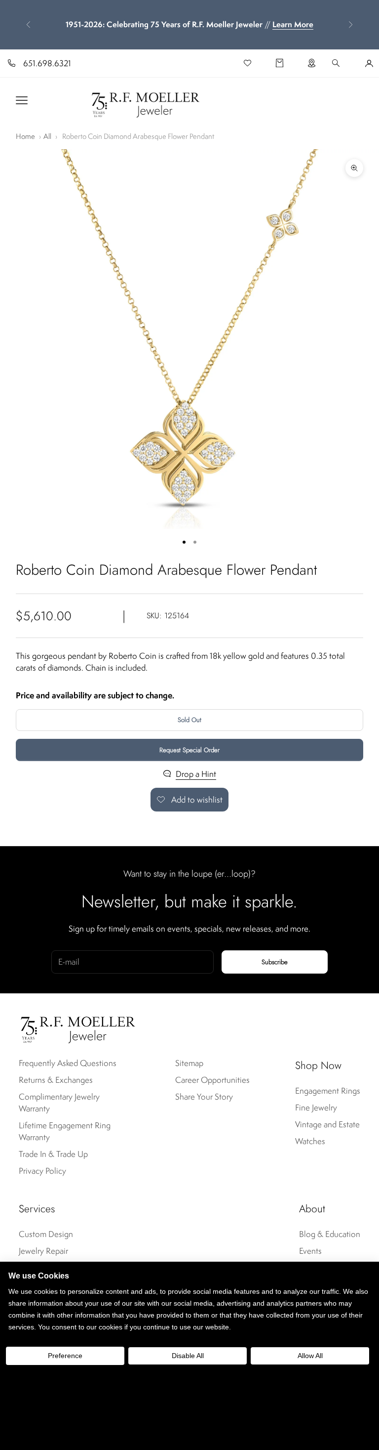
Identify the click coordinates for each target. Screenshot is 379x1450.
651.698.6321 (47, 63)
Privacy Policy (42, 1170)
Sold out (189, 720)
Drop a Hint (196, 773)
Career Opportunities (212, 1079)
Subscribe (275, 962)
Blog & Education (329, 1234)
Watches (310, 1141)
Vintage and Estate (327, 1124)
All (47, 136)
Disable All (188, 1356)
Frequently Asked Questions (67, 1063)
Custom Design (46, 1234)
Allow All (310, 1356)
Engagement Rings (327, 1090)
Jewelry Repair (43, 1250)
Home (25, 136)
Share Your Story (204, 1096)
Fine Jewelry (316, 1107)
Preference (65, 1356)
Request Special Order (189, 750)
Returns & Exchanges (56, 1079)
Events (310, 1250)
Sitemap (189, 1063)
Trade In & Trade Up (53, 1154)
